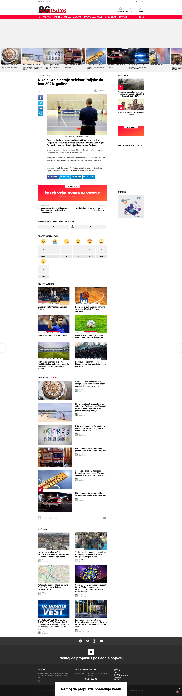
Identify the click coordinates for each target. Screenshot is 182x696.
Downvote (90, 227)
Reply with (104, 518)
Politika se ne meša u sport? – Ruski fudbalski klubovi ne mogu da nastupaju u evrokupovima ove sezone (53, 365)
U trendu (40, 489)
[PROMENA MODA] (140, 17)
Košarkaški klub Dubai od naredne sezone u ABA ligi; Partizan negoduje (90, 309)
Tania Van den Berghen (75, 136)
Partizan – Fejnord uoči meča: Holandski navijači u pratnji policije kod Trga (90, 364)
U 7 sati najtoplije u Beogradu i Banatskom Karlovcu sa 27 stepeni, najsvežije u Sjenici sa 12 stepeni (96, 66)
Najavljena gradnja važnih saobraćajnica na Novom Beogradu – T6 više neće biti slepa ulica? (53, 554)
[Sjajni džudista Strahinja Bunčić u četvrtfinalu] (53, 296)
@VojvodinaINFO (91, 679)
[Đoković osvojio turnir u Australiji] (53, 324)
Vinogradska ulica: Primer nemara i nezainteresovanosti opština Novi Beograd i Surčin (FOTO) (131, 94)
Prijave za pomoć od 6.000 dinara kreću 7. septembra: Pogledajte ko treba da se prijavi (51, 66)
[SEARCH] (143, 17)
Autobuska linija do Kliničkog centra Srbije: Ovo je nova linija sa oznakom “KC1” (53, 587)
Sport (57, 304)
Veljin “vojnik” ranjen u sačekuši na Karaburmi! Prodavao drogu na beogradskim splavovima (90, 554)
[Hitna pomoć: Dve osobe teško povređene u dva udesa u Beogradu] (74, 56)
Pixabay (87, 136)
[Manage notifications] (177, 691)
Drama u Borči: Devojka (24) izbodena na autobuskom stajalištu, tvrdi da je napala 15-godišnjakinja (137, 66)
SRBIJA (67, 17)
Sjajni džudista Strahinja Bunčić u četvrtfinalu (52, 308)
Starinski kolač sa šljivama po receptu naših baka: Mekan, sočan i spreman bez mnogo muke (10, 66)
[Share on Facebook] (40, 97)
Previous (1, 59)
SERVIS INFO (110, 17)
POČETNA (47, 17)
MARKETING (41, 1)
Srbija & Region (94, 304)
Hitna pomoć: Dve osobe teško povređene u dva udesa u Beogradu (73, 66)
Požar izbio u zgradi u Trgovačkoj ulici (156, 65)
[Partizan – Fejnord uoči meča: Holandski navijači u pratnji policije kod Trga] (91, 351)
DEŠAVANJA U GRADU (93, 17)
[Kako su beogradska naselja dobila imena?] (131, 104)
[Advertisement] (91, 33)
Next (181, 59)
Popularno (130, 11)
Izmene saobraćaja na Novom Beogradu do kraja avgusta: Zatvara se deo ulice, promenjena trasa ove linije (91, 623)
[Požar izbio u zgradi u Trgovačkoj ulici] (159, 56)
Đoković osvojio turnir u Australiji (52, 335)
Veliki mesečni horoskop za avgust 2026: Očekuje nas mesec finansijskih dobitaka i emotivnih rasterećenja (90, 588)
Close (179, 688)
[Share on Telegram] (40, 113)
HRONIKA (58, 17)
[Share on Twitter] (40, 103)
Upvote (53, 227)
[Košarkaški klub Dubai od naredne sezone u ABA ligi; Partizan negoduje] (91, 296)
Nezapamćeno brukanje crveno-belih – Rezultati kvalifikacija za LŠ (90, 336)
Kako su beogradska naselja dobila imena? (131, 113)
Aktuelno (50, 304)
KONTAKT (48, 1)
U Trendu (140, 11)
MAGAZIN (77, 17)
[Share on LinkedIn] (40, 108)
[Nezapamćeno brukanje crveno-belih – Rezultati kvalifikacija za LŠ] (91, 324)
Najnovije (120, 11)
